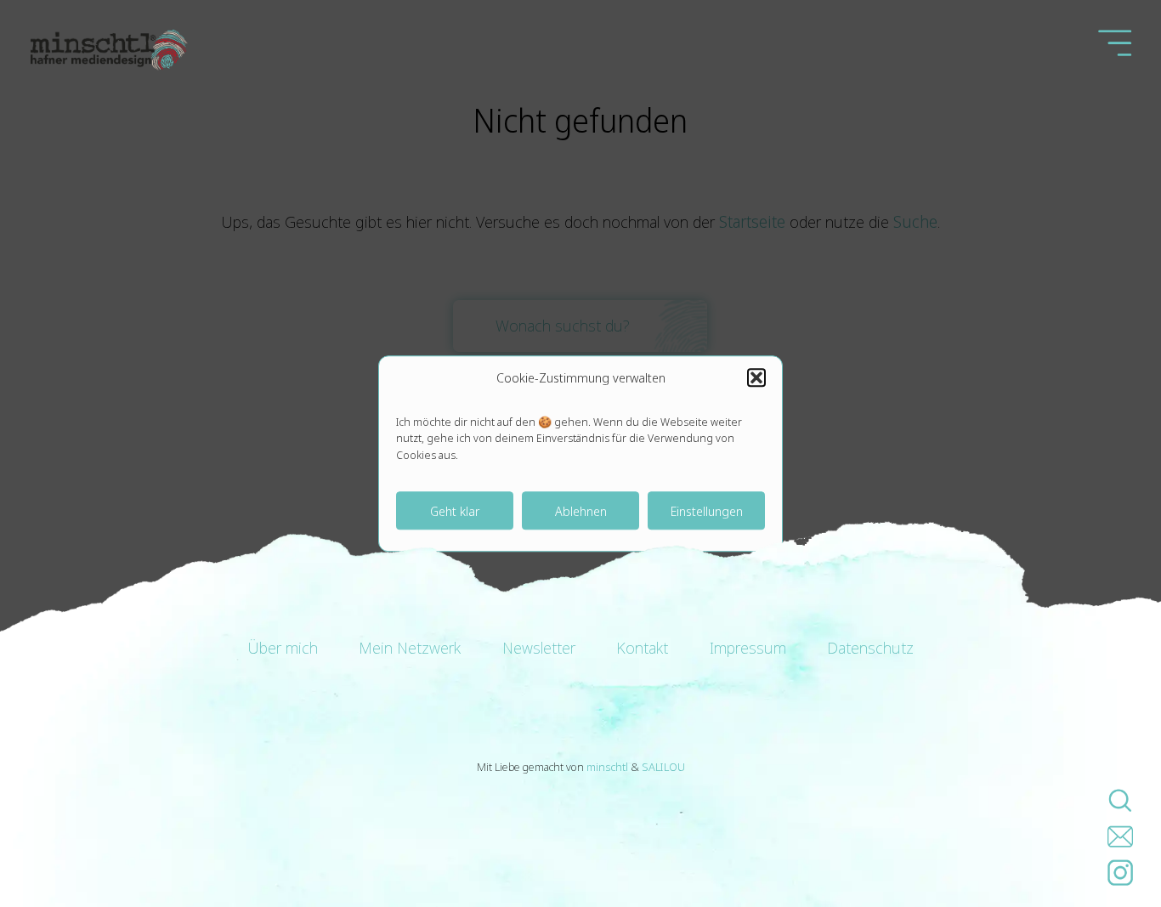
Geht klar (454, 510)
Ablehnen (581, 510)
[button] (756, 377)
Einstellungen (707, 510)
